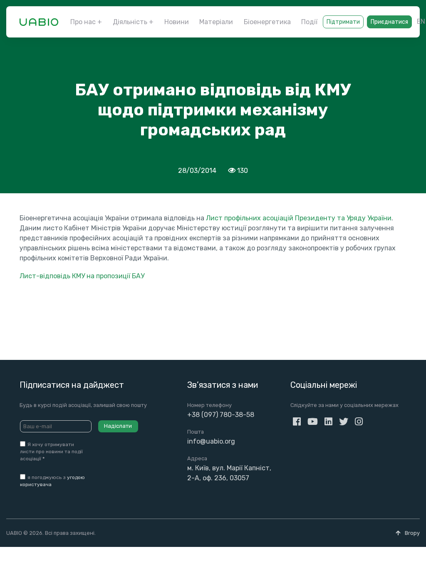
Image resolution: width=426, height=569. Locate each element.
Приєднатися (389, 21)
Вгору (412, 533)
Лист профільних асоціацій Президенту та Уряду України (298, 218)
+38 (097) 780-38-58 (220, 415)
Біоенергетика (267, 22)
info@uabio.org (211, 441)
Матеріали (216, 22)
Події (309, 22)
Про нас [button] (83, 22)
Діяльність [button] (130, 22)
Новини (176, 22)
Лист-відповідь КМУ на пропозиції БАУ (82, 276)
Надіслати (118, 426)
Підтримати (343, 21)
